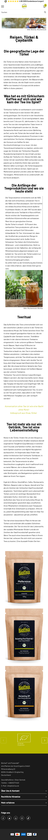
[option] (24, 739)
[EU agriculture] (24, 739)
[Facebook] (3, 818)
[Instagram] (16, 818)
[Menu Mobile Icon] (2, 6)
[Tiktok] (28, 818)
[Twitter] (9, 818)
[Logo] (24, 6)
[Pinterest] (22, 818)
